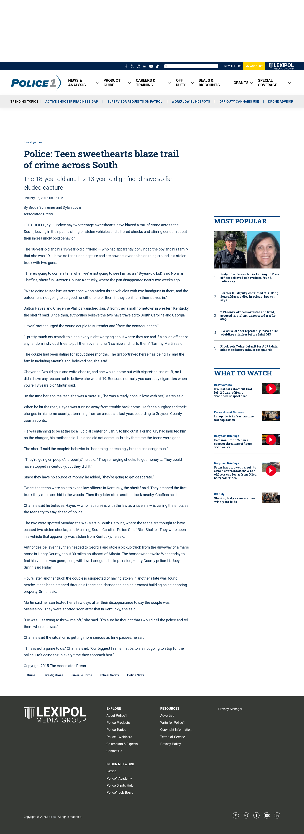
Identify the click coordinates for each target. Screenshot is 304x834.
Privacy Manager (230, 709)
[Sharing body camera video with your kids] (271, 497)
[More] (97, 82)
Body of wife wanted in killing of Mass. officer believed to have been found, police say (250, 278)
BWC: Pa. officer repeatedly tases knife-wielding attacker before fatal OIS (249, 332)
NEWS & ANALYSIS (77, 82)
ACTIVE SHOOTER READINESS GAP (71, 101)
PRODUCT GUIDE (112, 82)
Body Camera (223, 384)
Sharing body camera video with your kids (234, 500)
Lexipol (51, 816)
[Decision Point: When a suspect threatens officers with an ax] (271, 439)
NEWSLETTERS (232, 66)
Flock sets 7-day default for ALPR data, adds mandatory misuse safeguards (249, 348)
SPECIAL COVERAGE (267, 82)
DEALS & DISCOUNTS (209, 82)
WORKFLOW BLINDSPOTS (191, 101)
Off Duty (219, 494)
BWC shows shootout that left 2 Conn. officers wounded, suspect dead (233, 392)
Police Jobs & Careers (229, 412)
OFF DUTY (181, 82)
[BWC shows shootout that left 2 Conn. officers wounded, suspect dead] (271, 388)
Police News (135, 675)
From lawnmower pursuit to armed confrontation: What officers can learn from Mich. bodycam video (235, 472)
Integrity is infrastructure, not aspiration (234, 418)
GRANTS (241, 82)
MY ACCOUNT (254, 66)
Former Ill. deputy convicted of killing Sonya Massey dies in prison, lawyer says (249, 296)
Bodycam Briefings (226, 435)
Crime (31, 675)
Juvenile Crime (82, 675)
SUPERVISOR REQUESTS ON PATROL (134, 101)
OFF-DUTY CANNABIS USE (239, 101)
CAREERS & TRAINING (146, 82)
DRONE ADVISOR (280, 101)
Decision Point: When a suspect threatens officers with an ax (233, 443)
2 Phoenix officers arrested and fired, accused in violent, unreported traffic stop (247, 315)
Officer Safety (109, 675)
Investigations (33, 142)
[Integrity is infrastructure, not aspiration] (271, 416)
